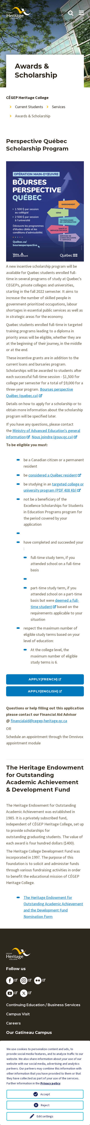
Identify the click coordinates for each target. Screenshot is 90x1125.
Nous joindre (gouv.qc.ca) (52, 436)
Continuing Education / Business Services (43, 1005)
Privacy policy (50, 1083)
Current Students (29, 106)
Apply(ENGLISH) (43, 691)
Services (58, 106)
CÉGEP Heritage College (27, 97)
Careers (13, 1023)
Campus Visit (18, 1014)
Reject (45, 1105)
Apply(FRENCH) (43, 679)
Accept (45, 1094)
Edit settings (45, 1116)
